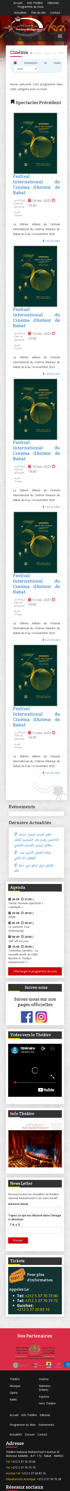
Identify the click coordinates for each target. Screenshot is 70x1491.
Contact (55, 12)
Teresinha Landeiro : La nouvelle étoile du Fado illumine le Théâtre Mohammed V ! (23, 956)
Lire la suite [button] (52, 241)
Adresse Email (18, 1204)
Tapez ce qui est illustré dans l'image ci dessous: (34, 1217)
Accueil (18, 3)
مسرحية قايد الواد (18, 940)
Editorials (53, 3)
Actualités (20, 12)
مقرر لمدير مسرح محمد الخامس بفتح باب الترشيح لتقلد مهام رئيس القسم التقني (36, 839)
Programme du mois (31, 7)
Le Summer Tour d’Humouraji (19, 929)
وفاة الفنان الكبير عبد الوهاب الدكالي (32, 855)
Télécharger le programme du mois (35, 971)
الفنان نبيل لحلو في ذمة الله (34, 868)
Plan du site (38, 12)
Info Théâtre (35, 3)
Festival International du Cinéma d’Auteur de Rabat (36, 184)
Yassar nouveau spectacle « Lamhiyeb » (25, 905)
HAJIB (12, 917)
